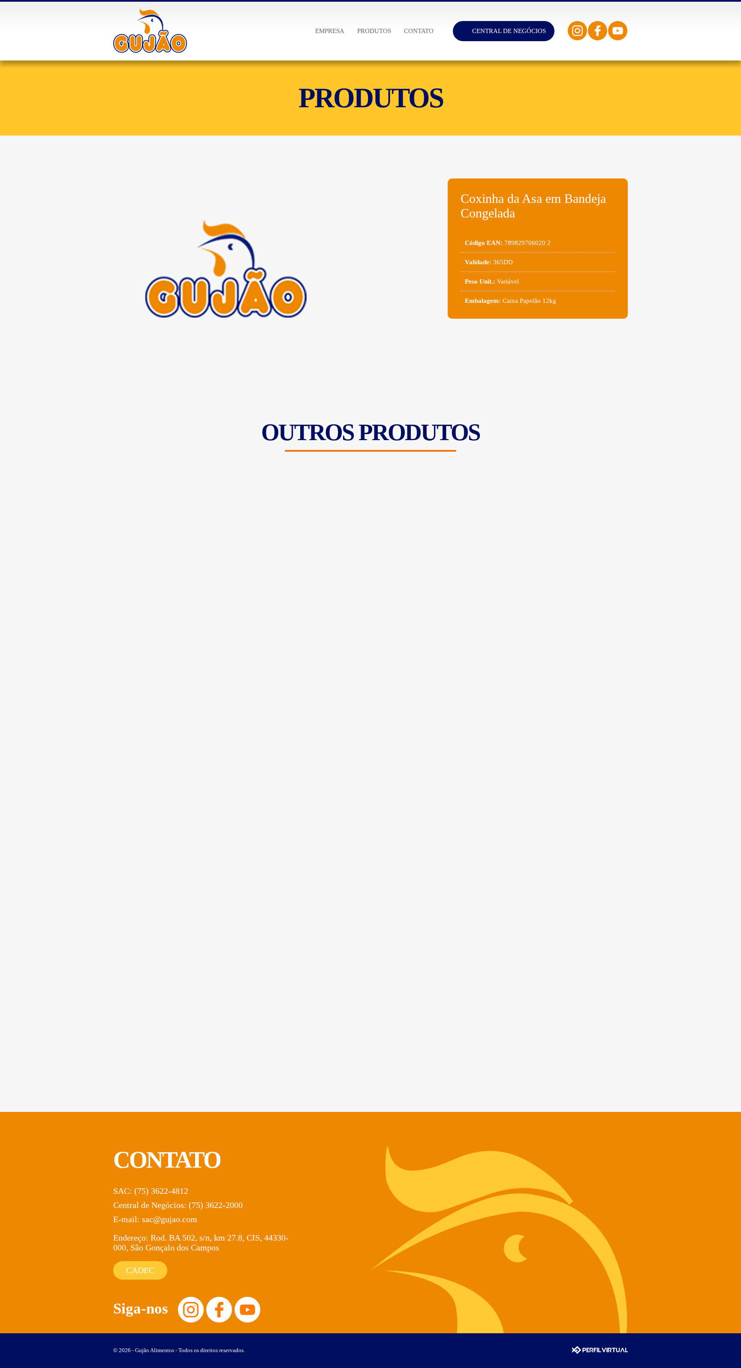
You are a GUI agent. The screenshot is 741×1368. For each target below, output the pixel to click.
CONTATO (419, 30)
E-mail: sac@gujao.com (155, 1219)
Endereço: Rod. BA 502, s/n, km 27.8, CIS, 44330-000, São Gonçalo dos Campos (201, 1242)
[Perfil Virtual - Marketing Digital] (600, 1350)
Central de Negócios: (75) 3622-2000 (178, 1205)
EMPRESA (329, 30)
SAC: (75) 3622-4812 (150, 1191)
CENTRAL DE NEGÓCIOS (509, 30)
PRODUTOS (374, 30)
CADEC (140, 1270)
